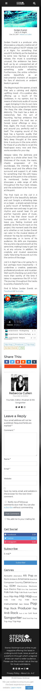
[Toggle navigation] (7, 3)
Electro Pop (15, 589)
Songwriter (13, 618)
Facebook (8, 291)
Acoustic (8, 576)
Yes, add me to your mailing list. (21, 519)
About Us (25, 673)
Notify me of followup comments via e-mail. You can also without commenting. (19, 505)
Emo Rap (25, 589)
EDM (12, 585)
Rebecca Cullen (26, 34)
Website (7, 479)
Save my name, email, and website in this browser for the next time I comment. (20, 494)
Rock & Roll (23, 613)
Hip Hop (25, 596)
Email (7, 469)
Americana (23, 579)
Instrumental (11, 604)
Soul (24, 618)
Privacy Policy (13, 673)
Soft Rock (32, 613)
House (34, 597)
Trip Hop (16, 621)
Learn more (16, 688)
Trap (35, 618)
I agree (29, 688)
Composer (9, 582)
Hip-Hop (14, 596)
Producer (24, 608)
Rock (14, 613)
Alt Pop (28, 575)
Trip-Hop (8, 621)
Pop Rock (10, 608)
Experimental (33, 589)
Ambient (13, 579)
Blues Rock (33, 579)
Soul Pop (30, 618)
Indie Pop (16, 600)
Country (19, 582)
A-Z (32, 673)
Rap (35, 608)
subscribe (8, 507)
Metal (26, 604)
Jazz (21, 604)
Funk (30, 592)
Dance (27, 582)
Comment (9, 430)
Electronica (22, 586)
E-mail (7, 554)
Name (7, 459)
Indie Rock (31, 600)
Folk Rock (23, 592)
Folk (6, 592)
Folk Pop (14, 592)
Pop (33, 604)
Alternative (18, 576)
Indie (6, 600)
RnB (6, 613)
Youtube (19, 291)
